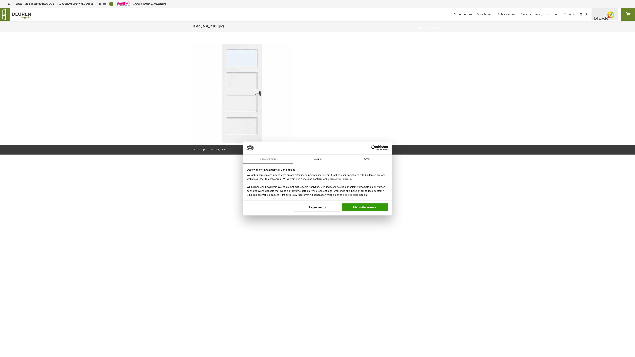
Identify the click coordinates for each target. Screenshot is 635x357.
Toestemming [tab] (268, 158)
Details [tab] (318, 158)
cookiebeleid (351, 194)
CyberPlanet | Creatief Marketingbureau (209, 149)
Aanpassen (315, 207)
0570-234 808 (100, 4)
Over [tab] (367, 158)
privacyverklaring (340, 178)
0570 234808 (16, 4)
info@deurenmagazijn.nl (41, 4)
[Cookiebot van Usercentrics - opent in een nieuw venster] (373, 147)
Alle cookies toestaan (365, 207)
